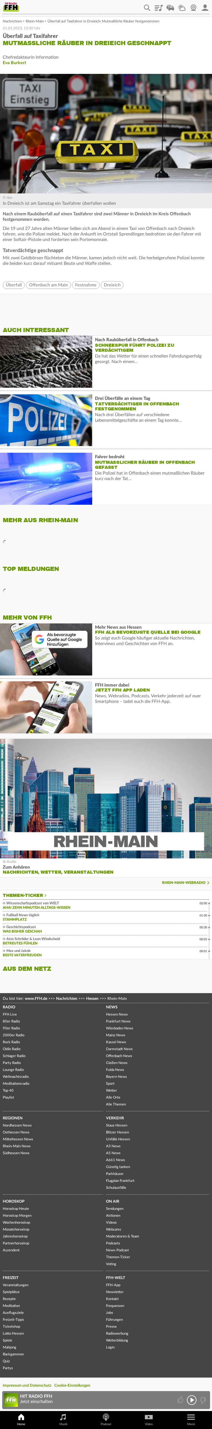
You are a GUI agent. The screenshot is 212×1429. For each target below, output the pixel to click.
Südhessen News (16, 1153)
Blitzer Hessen (117, 1132)
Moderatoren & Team (122, 1236)
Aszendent (11, 1250)
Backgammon (13, 1354)
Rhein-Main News (17, 1146)
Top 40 (8, 1091)
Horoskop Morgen (17, 1216)
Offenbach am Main (48, 285)
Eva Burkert (14, 63)
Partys (8, 1368)
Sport (110, 1084)
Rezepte (9, 1299)
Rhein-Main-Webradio (184, 883)
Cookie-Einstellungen (72, 1385)
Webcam (193, 6)
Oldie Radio (11, 1049)
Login (110, 1347)
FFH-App (113, 1285)
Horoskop (14, 1201)
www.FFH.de (36, 999)
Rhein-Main (35, 21)
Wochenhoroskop (16, 1223)
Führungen (114, 1320)
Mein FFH (205, 6)
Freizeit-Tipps (13, 1320)
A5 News (113, 1153)
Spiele (7, 1340)
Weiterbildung (117, 1340)
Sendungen (114, 1209)
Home (21, 1424)
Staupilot (170, 6)
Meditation (11, 1306)
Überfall (14, 285)
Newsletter (115, 1292)
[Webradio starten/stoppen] (192, 1400)
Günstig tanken (118, 1167)
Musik (63, 1424)
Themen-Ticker (23, 895)
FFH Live (10, 1014)
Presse (111, 1327)
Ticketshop (11, 1327)
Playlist (159, 6)
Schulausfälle (116, 1188)
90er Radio (11, 1028)
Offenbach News (119, 1056)
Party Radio (12, 1063)
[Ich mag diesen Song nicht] (202, 1400)
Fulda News (115, 1070)
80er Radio (11, 1021)
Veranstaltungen (15, 1285)
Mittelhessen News (18, 1139)
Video (149, 1424)
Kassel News (116, 1042)
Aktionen (113, 1216)
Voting (111, 1264)
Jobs (109, 1313)
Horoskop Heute (16, 1209)
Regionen (13, 1118)
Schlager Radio (14, 1056)
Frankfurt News (118, 1021)
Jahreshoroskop (15, 1236)
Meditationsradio (16, 1084)
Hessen (92, 999)
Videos (111, 1223)
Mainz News (115, 1035)
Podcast (106, 1424)
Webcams (113, 1229)
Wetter (182, 6)
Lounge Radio (13, 1070)
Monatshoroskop (16, 1229)
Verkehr (115, 1118)
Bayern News (116, 1077)
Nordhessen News (17, 1125)
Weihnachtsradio (16, 1077)
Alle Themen (116, 1104)
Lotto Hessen (13, 1333)
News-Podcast (117, 1250)
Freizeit (10, 1278)
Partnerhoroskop (16, 1243)
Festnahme (86, 285)
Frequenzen (115, 1306)
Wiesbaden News (119, 1028)
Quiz (6, 1361)
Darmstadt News (119, 1049)
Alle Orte (113, 1097)
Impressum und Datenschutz (27, 1385)
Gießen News (117, 1063)
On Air (112, 1201)
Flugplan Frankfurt (120, 1181)
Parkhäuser (115, 1174)
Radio (9, 1007)
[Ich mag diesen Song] (181, 1400)
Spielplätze (11, 1292)
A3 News (113, 1146)
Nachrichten (12, 21)
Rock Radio (11, 1042)
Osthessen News (16, 1132)
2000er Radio (13, 1035)
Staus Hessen (116, 1125)
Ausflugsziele (13, 1313)
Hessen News (117, 1014)
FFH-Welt (115, 1278)
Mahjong (9, 1347)
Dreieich (112, 285)
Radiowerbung (117, 1333)
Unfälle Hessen (118, 1139)
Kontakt (112, 1299)
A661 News (115, 1160)
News (112, 1007)
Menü (191, 1424)
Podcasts (113, 1243)
